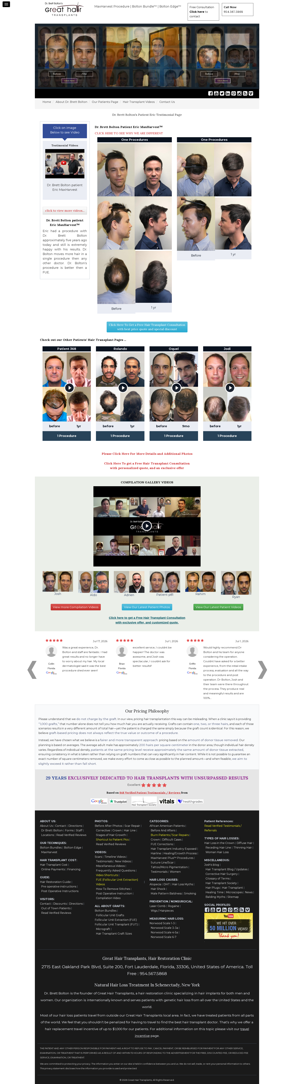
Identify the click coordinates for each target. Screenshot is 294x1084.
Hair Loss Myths (182, 884)
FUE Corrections (162, 844)
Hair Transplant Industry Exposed (174, 848)
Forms (69, 830)
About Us (46, 825)
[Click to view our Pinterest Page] (233, 93)
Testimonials (104, 861)
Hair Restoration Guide (55, 882)
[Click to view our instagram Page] (239, 93)
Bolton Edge (72, 847)
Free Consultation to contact (202, 12)
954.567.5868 (233, 12)
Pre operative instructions (58, 886)
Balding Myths (215, 897)
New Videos (123, 861)
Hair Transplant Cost (54, 864)
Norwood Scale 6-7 (163, 937)
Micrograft (103, 929)
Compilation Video (108, 898)
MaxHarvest (49, 852)
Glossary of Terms (218, 878)
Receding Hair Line (218, 847)
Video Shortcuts (107, 875)
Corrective (103, 830)
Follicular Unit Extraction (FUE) (116, 919)
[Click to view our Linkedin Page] (228, 93)
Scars (98, 856)
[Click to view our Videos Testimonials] (216, 93)
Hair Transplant (232, 887)
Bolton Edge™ (170, 6)
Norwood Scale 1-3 (162, 923)
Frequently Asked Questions (115, 870)
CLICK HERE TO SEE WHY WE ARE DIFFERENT (129, 133)
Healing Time (215, 892)
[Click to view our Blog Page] (245, 93)
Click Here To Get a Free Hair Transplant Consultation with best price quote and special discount (147, 327)
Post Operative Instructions (59, 891)
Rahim (200, 594)
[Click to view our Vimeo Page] (251, 93)
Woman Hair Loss (217, 852)
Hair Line (130, 830)
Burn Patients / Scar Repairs (170, 835)
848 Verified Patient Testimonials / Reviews (150, 792)
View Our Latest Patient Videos (218, 607)
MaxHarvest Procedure (111, 6)
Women (175, 871)
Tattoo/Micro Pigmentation (169, 867)
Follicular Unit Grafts (110, 915)
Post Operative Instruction (114, 893)
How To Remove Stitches (113, 889)
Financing (73, 869)
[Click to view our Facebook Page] (210, 93)
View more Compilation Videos (76, 607)
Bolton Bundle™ (144, 6)
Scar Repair (132, 825)
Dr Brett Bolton (52, 830)
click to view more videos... (65, 211)
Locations (47, 835)
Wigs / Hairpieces (162, 910)
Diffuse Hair (244, 843)
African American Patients (167, 825)
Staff (79, 830)
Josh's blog (211, 864)
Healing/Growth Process (180, 853)
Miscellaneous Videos (110, 866)
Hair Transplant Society (221, 883)
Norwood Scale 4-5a (164, 932)
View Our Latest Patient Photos (147, 607)
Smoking (190, 893)
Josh (57, 594)
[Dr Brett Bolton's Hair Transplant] (64, 9)
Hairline (156, 853)
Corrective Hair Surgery (222, 874)
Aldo (93, 595)
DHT (167, 884)
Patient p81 (164, 595)
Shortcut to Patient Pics (112, 839)
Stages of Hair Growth (111, 835)
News (248, 892)
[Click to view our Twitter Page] (222, 93)
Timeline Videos (115, 856)
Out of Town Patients (55, 908)
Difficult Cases (171, 839)
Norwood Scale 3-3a (164, 927)
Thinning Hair (242, 847)
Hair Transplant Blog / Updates (226, 869)
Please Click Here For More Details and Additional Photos (147, 454)
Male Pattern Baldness (166, 893)
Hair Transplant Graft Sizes (114, 933)
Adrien (129, 595)
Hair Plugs (213, 887)
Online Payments (53, 869)
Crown (116, 830)
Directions (75, 825)
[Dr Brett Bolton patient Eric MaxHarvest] (64, 163)
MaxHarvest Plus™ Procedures (172, 858)
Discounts (60, 903)
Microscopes (234, 892)
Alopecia (155, 884)
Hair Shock (158, 889)
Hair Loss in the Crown (219, 843)
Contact (60, 825)
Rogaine (173, 906)
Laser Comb (158, 906)
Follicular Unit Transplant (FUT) (116, 924)
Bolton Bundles (51, 847)
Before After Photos (108, 825)
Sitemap (233, 897)
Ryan (236, 597)
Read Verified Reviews (71, 835)
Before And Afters (163, 830)
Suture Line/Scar (162, 862)
